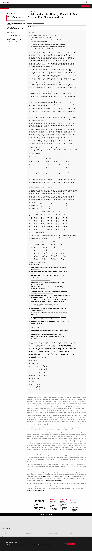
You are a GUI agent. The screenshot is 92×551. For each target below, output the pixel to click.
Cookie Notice (46, 545)
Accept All (71, 543)
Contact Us (82, 1)
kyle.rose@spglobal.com (54, 509)
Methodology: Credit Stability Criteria (40, 356)
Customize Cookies (63, 543)
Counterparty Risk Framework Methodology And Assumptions (45, 353)
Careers (71, 533)
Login (88, 1)
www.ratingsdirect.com (71, 476)
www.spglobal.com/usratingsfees (53, 480)
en (76, 1)
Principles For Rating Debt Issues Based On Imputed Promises (46, 271)
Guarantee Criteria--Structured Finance (40, 280)
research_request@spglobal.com (35, 490)
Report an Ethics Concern (51, 536)
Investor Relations (28, 533)
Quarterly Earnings (28, 536)
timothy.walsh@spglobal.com (64, 508)
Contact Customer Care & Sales (52, 533)
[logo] (5, 2)
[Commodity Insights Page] (47, 515)
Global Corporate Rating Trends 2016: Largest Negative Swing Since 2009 (49, 330)
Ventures (3, 536)
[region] (46, 544)
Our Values (4, 533)
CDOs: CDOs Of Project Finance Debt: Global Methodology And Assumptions (50, 275)
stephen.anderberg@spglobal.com (75, 510)
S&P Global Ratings (7, 520)
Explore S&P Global (16, 2)
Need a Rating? (86, 6)
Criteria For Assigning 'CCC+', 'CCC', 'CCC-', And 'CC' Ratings (47, 354)
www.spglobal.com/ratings (47, 476)
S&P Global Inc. (6, 528)
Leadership (71, 536)
